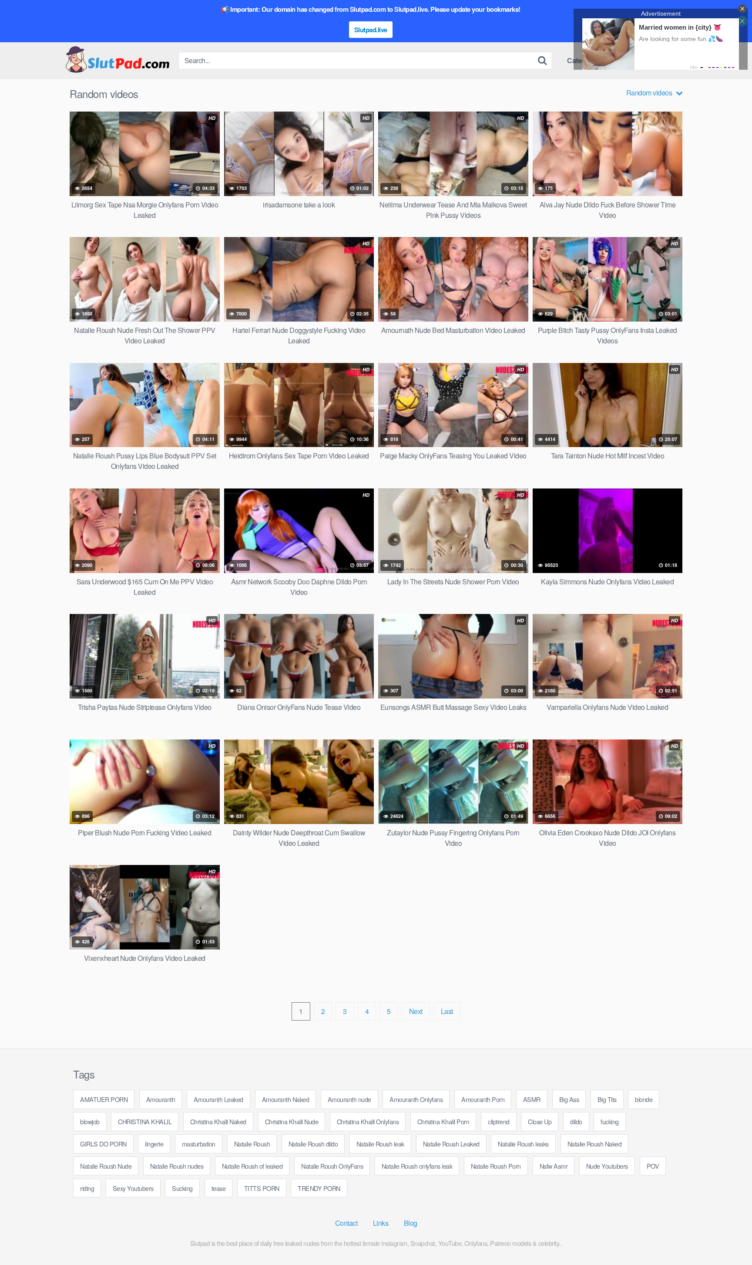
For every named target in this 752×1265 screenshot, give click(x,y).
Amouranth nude (349, 1099)
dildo (576, 1121)
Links (381, 1223)
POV (653, 1165)
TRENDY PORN (319, 1188)
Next (416, 1011)
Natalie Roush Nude (105, 1165)
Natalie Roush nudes (177, 1165)
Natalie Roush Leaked (451, 1143)
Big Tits (607, 1099)
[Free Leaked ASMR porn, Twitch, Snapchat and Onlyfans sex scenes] (117, 60)
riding (87, 1188)
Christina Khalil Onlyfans (368, 1121)
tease (219, 1188)
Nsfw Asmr (554, 1165)
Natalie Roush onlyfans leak (417, 1165)
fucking (610, 1121)
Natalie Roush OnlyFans (332, 1165)
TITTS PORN (261, 1188)
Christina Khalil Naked (218, 1121)
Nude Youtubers (607, 1165)
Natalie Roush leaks (523, 1143)
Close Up (539, 1121)
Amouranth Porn (482, 1099)
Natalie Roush (252, 1143)
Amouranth (160, 1099)
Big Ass (569, 1099)
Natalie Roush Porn (496, 1165)
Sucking (182, 1188)
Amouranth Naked (285, 1099)
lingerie (154, 1143)
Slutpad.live (370, 29)
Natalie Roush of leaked (252, 1165)
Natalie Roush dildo (313, 1143)
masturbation (198, 1143)
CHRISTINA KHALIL (144, 1121)
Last (447, 1011)
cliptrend (499, 1121)
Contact (346, 1223)
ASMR (531, 1099)
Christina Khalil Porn (443, 1121)
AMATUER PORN (104, 1099)
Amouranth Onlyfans (416, 1099)
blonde (643, 1099)
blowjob (90, 1121)
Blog (410, 1223)
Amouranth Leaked (218, 1099)
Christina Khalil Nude (292, 1121)
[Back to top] (728, 1237)
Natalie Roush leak (380, 1143)
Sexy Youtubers (133, 1188)
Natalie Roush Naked (594, 1143)
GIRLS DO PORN (103, 1143)
